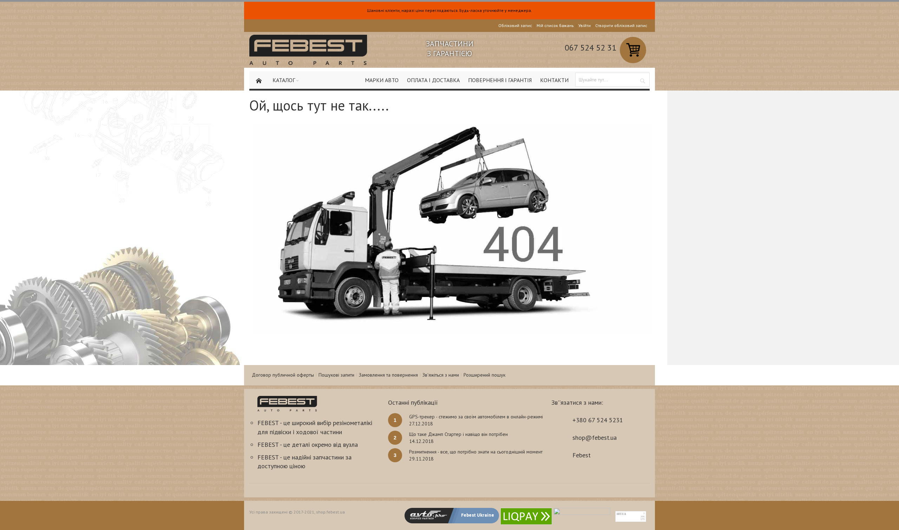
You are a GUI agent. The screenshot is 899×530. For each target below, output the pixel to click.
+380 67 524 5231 (597, 420)
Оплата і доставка (433, 80)
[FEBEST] (308, 50)
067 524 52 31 (590, 47)
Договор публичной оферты (283, 375)
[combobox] (612, 80)
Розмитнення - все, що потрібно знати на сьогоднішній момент (476, 452)
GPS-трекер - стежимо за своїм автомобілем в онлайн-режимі (476, 416)
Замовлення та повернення (388, 375)
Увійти (584, 25)
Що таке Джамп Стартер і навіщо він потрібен (458, 434)
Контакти (554, 80)
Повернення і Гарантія (500, 80)
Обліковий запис (515, 25)
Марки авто (382, 80)
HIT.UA (621, 514)
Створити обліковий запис (621, 25)
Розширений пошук (484, 375)
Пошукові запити (336, 375)
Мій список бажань (555, 25)
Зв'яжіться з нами (440, 375)
